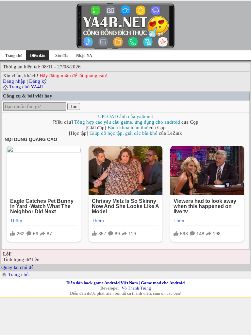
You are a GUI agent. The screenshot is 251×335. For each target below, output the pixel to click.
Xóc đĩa (61, 55)
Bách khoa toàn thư (127, 127)
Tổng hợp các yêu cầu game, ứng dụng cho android (127, 122)
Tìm (73, 106)
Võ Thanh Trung (136, 288)
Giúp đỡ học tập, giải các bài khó (124, 133)
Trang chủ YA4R (26, 86)
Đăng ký (38, 81)
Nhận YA (84, 55)
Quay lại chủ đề (17, 267)
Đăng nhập (14, 81)
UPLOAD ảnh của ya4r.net (125, 116)
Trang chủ (14, 55)
